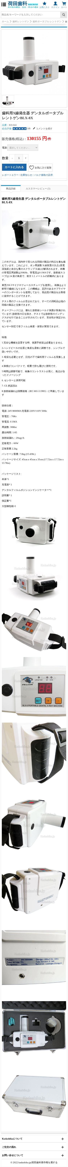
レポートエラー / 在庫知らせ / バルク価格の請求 (27, 175)
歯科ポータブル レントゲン (47, 21)
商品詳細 (10, 188)
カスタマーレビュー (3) (38, 188)
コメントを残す (44, 128)
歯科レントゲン (21, 21)
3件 (29, 128)
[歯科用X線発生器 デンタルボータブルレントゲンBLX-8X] (34, 62)
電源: (4, 147)
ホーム (5, 21)
